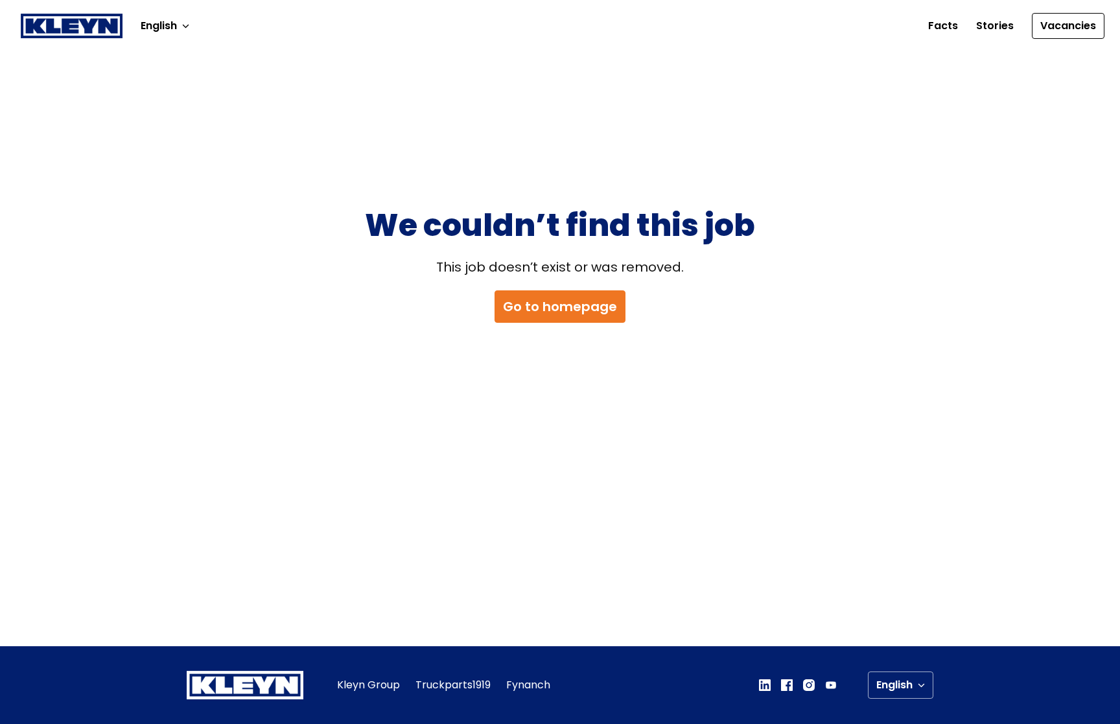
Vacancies (1068, 25)
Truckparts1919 (453, 684)
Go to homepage (560, 307)
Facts (943, 25)
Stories (995, 25)
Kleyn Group (368, 684)
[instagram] (809, 685)
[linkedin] (765, 685)
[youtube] (831, 685)
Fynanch (528, 684)
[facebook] (787, 685)
